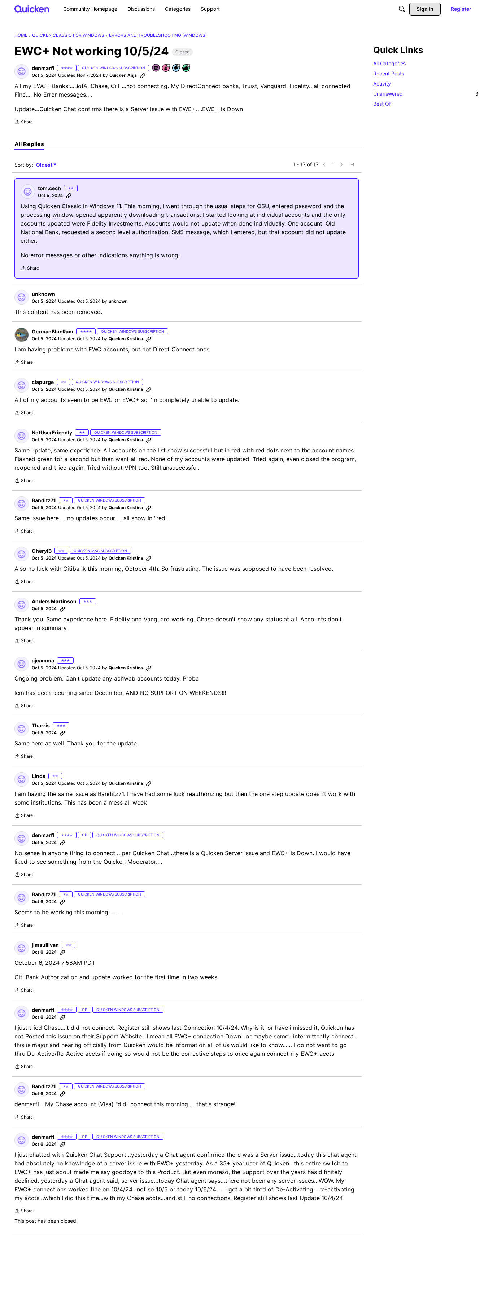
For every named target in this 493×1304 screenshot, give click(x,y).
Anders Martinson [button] (54, 601)
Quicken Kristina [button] (126, 338)
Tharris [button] (41, 725)
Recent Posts (388, 73)
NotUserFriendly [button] (52, 432)
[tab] (29, 144)
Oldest (44, 165)
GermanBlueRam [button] (52, 331)
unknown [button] (43, 294)
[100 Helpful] (186, 68)
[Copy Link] (142, 75)
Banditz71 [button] (44, 500)
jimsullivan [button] (45, 945)
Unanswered (426, 94)
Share (23, 122)
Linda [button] (38, 776)
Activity (382, 83)
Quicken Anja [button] (123, 75)
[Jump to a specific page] (353, 164)
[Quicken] (31, 9)
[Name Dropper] (156, 68)
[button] (21, 71)
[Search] (402, 9)
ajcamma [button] (43, 660)
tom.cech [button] (49, 188)
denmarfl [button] (43, 68)
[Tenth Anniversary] (166, 68)
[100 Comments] (176, 68)
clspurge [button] (43, 382)
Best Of (382, 104)
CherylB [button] (42, 551)
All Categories (389, 63)
